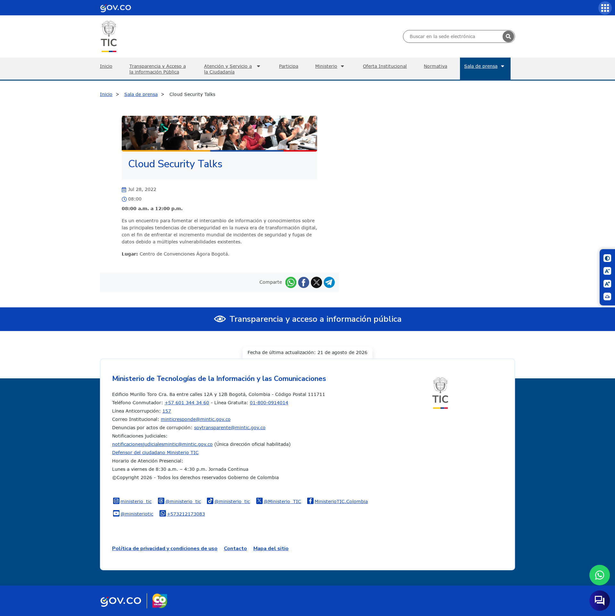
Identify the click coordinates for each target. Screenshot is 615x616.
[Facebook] (303, 282)
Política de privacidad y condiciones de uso (164, 548)
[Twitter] (316, 282)
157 (166, 411)
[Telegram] (329, 282)
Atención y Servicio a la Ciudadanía (228, 69)
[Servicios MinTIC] (605, 8)
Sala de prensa (480, 66)
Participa (288, 66)
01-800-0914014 (269, 402)
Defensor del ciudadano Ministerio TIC (155, 452)
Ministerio (326, 66)
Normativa (435, 66)
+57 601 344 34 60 (187, 402)
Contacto (235, 548)
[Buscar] (508, 36)
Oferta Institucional (385, 66)
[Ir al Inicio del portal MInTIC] (109, 36)
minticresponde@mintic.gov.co (196, 419)
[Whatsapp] (290, 282)
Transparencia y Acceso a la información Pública (157, 69)
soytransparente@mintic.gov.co (230, 427)
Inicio (106, 66)
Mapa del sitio (271, 548)
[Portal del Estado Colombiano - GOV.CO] (115, 7)
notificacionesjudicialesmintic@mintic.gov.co (162, 444)
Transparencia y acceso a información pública (315, 319)
